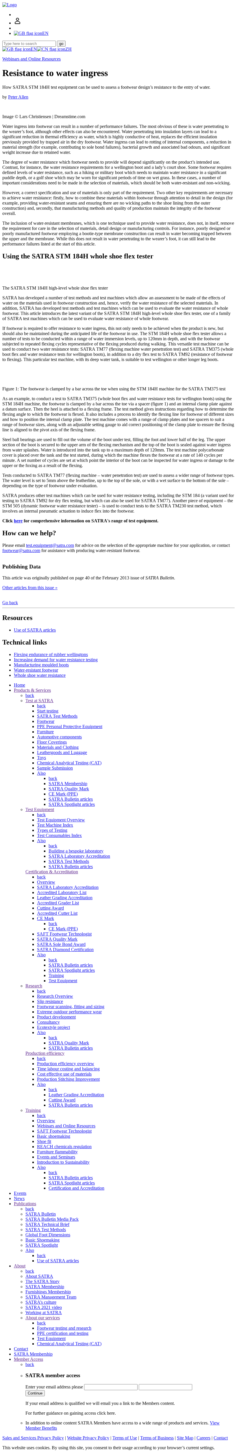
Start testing (47, 710)
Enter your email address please (54, 1386)
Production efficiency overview (65, 1063)
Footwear (45, 721)
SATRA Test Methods (57, 716)
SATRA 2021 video (43, 1307)
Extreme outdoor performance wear (69, 1011)
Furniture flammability (57, 1151)
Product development (56, 1016)
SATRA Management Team (50, 1297)
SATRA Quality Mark (69, 788)
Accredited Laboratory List (61, 892)
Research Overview (55, 996)
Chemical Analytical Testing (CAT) (69, 762)
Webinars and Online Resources (31, 58)
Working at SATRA (43, 1312)
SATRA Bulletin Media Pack (52, 1219)
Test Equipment (39, 809)
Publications (25, 1203)
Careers (203, 1437)
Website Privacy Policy (88, 1437)
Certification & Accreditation (51, 871)
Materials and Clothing (58, 747)
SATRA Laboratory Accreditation (79, 856)
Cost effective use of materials (64, 1074)
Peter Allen (18, 97)
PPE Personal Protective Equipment (69, 726)
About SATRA (39, 1276)
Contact (21, 1348)
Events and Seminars (56, 1156)
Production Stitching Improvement (68, 1079)
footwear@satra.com (21, 550)
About (19, 1265)
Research (33, 985)
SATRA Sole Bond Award (61, 944)
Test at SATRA (39, 700)
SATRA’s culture (40, 1302)
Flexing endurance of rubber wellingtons (51, 654)
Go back (10, 602)
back (29, 695)
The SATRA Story (42, 1281)
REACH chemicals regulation (64, 1146)
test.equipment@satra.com (50, 545)
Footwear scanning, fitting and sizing (70, 1006)
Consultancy (48, 1022)
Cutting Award (50, 908)
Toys (41, 757)
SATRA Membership (68, 783)
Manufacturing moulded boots (41, 664)
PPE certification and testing (62, 1333)
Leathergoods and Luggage (62, 752)
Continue (35, 1393)
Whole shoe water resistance (40, 675)
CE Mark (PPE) (63, 793)
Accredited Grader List (58, 902)
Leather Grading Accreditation (64, 897)
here (18, 520)
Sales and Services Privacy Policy (33, 1437)
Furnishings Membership (48, 1291)
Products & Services (32, 690)
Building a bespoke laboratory (76, 851)
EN (34, 49)
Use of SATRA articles (35, 630)
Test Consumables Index (59, 835)
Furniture (45, 731)
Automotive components (59, 736)
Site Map (185, 1437)
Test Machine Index (55, 825)
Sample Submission (55, 768)
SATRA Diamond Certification (65, 949)
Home (19, 685)
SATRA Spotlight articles (72, 804)
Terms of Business (157, 1437)
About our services (42, 1317)
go (61, 43)
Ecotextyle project (53, 1027)
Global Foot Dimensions (47, 1234)
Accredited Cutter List (57, 913)
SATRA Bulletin (40, 1214)
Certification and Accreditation (76, 1188)
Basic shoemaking (53, 1136)
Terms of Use (124, 1437)
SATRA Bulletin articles (71, 799)
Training (56, 975)
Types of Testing (52, 830)
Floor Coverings (52, 742)
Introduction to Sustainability (63, 1162)
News (19, 1198)
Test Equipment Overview (61, 819)
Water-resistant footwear (36, 670)
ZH (68, 49)
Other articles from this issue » (30, 587)
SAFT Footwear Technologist (64, 933)
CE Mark (45, 918)
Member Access (28, 1359)
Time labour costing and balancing (68, 1068)
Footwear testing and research (64, 1328)
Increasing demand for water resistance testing (56, 659)
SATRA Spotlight (41, 1245)
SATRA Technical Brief (47, 1224)
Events (20, 1193)
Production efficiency (44, 1053)
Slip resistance (50, 1001)
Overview (46, 882)
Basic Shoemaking (42, 1239)
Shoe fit (44, 1141)
